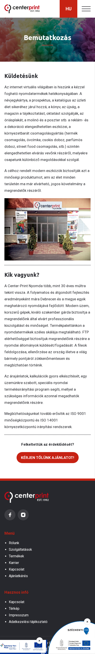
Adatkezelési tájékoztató (28, 622)
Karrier (14, 563)
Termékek (16, 556)
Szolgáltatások (20, 549)
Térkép (14, 608)
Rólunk (14, 543)
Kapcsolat (16, 569)
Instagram (23, 514)
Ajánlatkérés (18, 576)
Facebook (9, 514)
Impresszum (18, 615)
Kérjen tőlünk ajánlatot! (47, 457)
